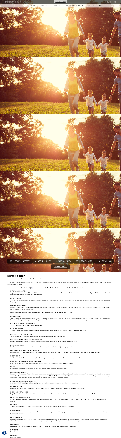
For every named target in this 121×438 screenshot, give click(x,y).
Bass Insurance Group (13, 2)
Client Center (60, 2)
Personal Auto (63, 261)
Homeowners (104, 261)
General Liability (43, 261)
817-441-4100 (111, 2)
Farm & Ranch (60, 267)
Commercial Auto (84, 261)
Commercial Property (20, 261)
